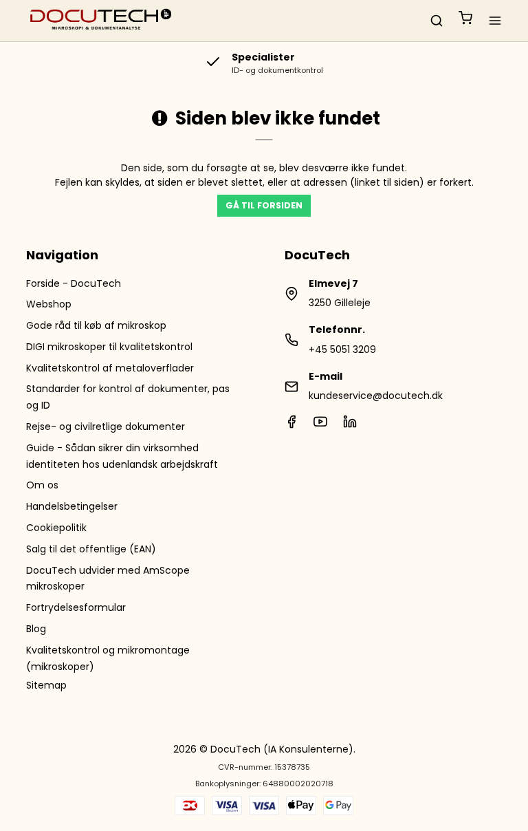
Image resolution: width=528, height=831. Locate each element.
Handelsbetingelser (72, 506)
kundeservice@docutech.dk (376, 395)
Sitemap (46, 685)
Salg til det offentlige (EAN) (91, 549)
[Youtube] (320, 425)
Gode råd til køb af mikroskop (96, 325)
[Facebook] (291, 425)
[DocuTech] (101, 20)
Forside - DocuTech (73, 283)
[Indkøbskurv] (465, 20)
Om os (42, 485)
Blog (36, 629)
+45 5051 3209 (342, 349)
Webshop (49, 304)
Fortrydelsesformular (76, 607)
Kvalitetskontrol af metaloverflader (110, 368)
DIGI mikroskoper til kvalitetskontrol (109, 347)
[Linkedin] (350, 425)
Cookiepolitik (56, 528)
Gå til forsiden (264, 205)
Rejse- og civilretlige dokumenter (105, 426)
